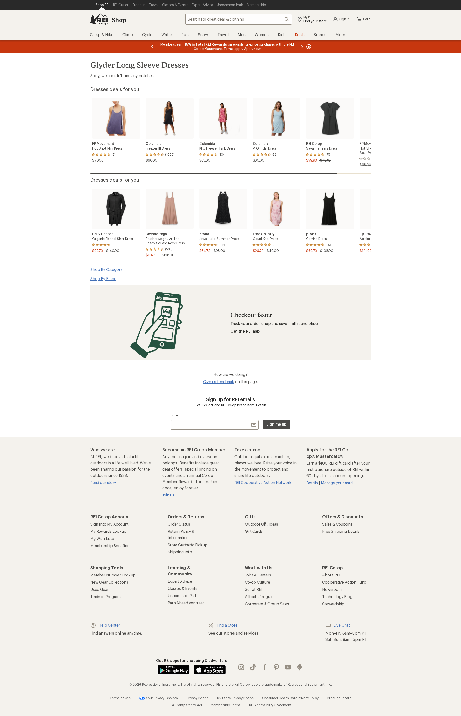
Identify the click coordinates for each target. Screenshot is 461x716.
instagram (241, 667)
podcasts (300, 667)
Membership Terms (225, 705)
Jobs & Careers (258, 575)
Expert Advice (180, 581)
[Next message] (302, 46)
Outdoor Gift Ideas (261, 524)
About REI (331, 575)
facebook (265, 667)
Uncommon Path (182, 595)
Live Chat (342, 625)
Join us (168, 495)
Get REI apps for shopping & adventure (191, 660)
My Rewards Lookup (108, 531)
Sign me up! (276, 424)
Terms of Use (120, 698)
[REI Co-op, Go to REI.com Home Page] (99, 19)
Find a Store (227, 625)
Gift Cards (253, 531)
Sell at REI (253, 589)
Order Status (179, 524)
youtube (288, 667)
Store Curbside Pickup (187, 544)
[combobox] (238, 19)
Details (261, 405)
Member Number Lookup (113, 575)
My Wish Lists (102, 538)
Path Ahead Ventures (186, 602)
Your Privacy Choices (161, 698)
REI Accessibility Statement (270, 705)
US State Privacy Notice (235, 698)
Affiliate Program (259, 596)
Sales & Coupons (337, 524)
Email (175, 415)
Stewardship (333, 603)
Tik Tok (253, 667)
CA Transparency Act (186, 705)
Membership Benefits (109, 545)
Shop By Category (106, 269)
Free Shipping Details (340, 531)
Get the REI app (245, 331)
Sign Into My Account (109, 524)
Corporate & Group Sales (267, 603)
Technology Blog (337, 596)
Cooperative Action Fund (344, 582)
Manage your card (336, 482)
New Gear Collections (109, 582)
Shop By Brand (103, 278)
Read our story (103, 482)
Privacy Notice (197, 698)
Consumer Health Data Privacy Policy (290, 698)
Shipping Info (180, 552)
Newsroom (332, 589)
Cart (366, 19)
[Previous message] (152, 46)
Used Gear (99, 589)
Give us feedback (218, 381)
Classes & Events (182, 588)
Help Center (109, 625)
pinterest (276, 667)
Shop (119, 19)
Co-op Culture (257, 582)
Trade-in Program (105, 596)
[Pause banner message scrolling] (308, 46)
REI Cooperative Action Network (262, 482)
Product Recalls (339, 698)
